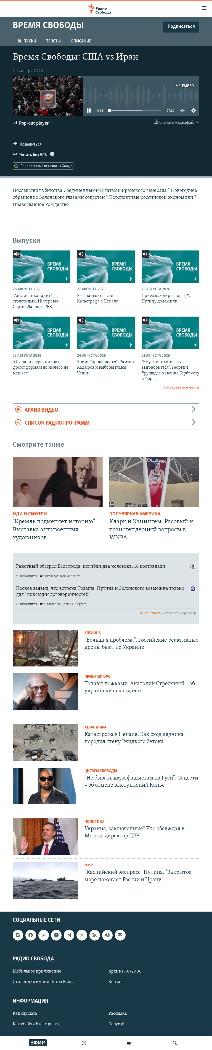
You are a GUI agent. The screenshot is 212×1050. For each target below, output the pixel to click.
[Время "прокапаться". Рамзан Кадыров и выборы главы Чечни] (106, 333)
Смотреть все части (181, 387)
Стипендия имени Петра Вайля (44, 982)
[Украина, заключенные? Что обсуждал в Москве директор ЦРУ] (45, 836)
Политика (94, 822)
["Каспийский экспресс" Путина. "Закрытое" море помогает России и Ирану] (45, 880)
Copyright (117, 1024)
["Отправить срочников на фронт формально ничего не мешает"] (41, 333)
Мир (88, 865)
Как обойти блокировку (36, 1024)
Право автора (97, 677)
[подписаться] (120, 935)
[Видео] (129, 1043)
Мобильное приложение (37, 971)
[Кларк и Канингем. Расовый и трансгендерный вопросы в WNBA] (154, 482)
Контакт (116, 982)
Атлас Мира (95, 727)
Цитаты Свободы (100, 771)
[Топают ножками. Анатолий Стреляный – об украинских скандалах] (45, 691)
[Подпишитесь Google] (18, 935)
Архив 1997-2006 (124, 971)
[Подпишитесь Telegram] (69, 935)
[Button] (27, 145)
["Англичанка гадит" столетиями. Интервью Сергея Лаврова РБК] (41, 266)
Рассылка (117, 1014)
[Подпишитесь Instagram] (81, 935)
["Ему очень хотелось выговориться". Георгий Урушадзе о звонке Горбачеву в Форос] (170, 333)
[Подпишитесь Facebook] (30, 935)
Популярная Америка (134, 514)
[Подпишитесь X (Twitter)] (43, 935)
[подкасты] (84, 1043)
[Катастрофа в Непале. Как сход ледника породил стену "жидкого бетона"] (45, 742)
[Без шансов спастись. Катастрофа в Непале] (106, 266)
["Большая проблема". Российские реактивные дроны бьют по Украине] (45, 648)
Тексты (53, 41)
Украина (92, 633)
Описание (81, 41)
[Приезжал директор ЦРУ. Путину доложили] (170, 266)
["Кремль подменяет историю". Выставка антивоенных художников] (58, 482)
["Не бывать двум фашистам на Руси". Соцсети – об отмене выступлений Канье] (45, 786)
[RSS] (94, 935)
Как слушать (25, 1014)
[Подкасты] (107, 935)
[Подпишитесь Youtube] (56, 935)
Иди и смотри (30, 514)
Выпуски (27, 41)
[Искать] (174, 1043)
